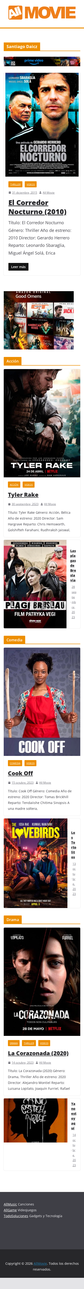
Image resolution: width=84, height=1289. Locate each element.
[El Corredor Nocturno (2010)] (42, 125)
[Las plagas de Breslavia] (35, 584)
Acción (14, 484)
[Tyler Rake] (42, 423)
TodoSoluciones (16, 1216)
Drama (14, 1043)
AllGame (10, 1210)
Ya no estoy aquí (73, 1115)
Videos (31, 184)
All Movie (49, 193)
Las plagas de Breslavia (73, 565)
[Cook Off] (42, 702)
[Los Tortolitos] (35, 863)
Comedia (15, 763)
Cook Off (20, 773)
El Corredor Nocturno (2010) (37, 207)
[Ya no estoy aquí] (35, 1134)
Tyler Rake (23, 494)
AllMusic (10, 1204)
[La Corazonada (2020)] (42, 982)
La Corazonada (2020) (38, 1053)
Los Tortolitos (73, 844)
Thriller (15, 184)
